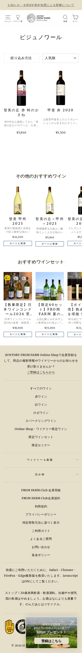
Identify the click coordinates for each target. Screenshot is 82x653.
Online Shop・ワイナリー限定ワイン (41, 429)
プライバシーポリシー (40, 514)
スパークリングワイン (40, 421)
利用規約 (41, 506)
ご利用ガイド (41, 531)
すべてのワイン (41, 388)
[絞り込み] (22, 58)
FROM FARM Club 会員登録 (41, 490)
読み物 (40, 474)
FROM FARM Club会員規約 (41, 498)
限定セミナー (41, 445)
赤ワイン (41, 396)
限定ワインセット (41, 437)
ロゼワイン (41, 413)
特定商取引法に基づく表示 (41, 522)
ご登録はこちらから (41, 372)
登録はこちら (51, 641)
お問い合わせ (41, 547)
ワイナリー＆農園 (40, 459)
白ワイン (41, 404)
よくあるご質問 (41, 539)
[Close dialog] (72, 622)
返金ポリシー (41, 555)
